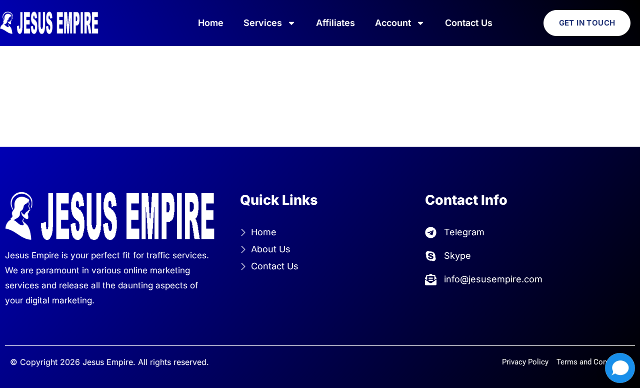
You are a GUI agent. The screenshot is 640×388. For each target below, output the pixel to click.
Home (211, 23)
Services (263, 23)
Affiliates (335, 23)
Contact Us (468, 23)
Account (393, 23)
